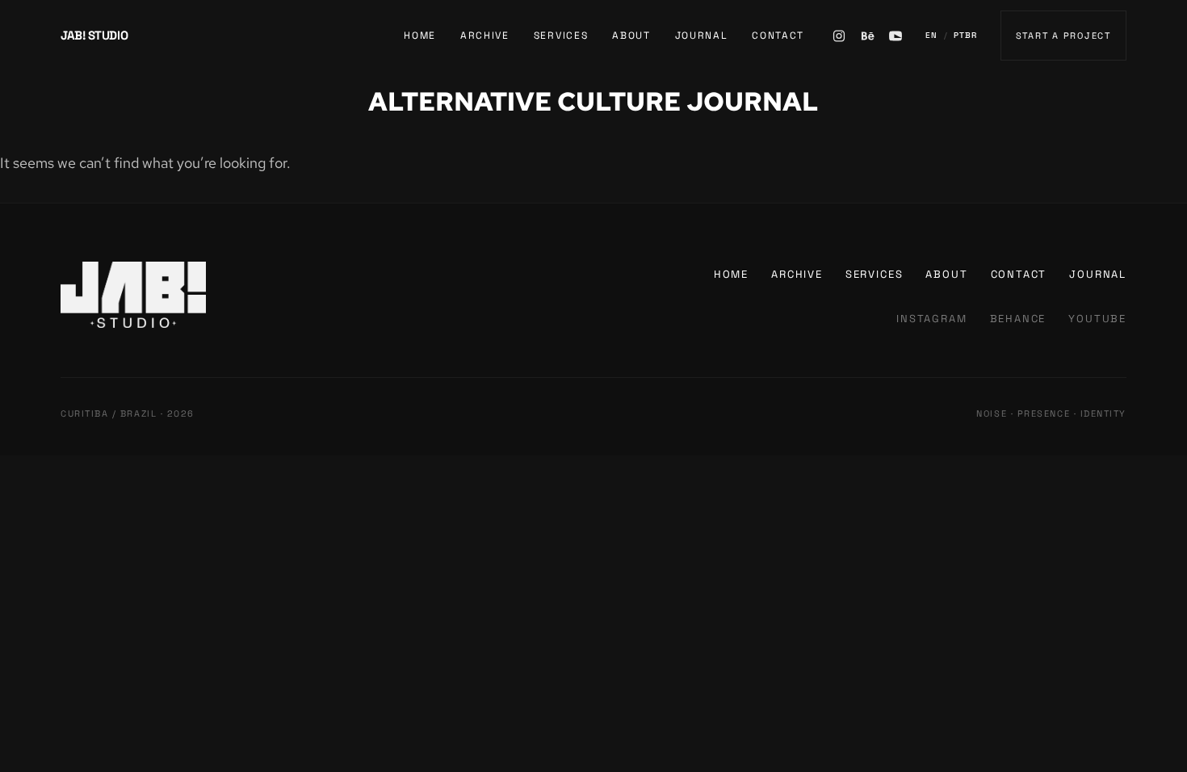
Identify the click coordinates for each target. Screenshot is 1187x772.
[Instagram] (839, 36)
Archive (485, 35)
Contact (778, 35)
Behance (1018, 318)
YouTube (1097, 318)
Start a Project (1063, 35)
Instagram (931, 318)
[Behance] (867, 36)
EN (931, 35)
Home (420, 35)
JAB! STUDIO (94, 35)
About (631, 35)
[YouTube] (895, 36)
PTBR (966, 35)
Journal (701, 35)
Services (561, 35)
